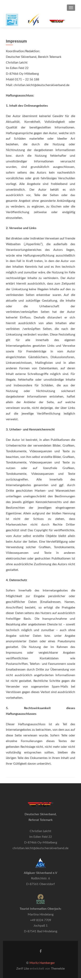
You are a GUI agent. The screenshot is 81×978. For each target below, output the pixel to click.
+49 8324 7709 (40, 920)
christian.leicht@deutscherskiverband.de (40, 848)
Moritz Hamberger (42, 962)
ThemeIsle (58, 968)
